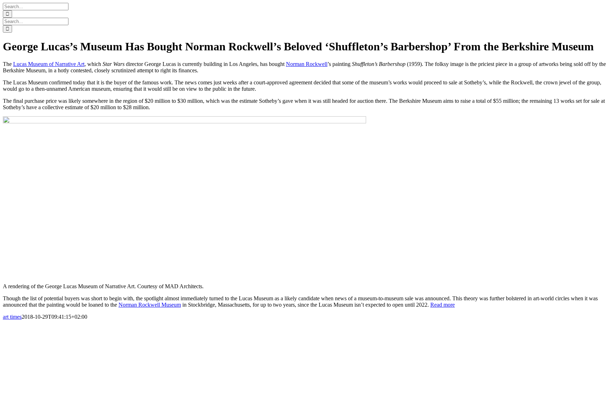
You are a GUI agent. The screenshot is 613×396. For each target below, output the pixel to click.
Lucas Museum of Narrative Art (48, 64)
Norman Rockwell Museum (149, 305)
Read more (442, 305)
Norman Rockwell (306, 64)
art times (12, 317)
